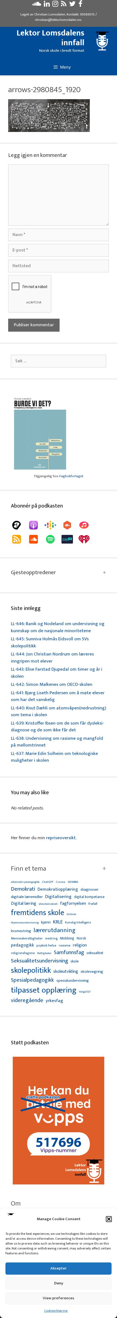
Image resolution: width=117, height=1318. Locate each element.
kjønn (46, 922)
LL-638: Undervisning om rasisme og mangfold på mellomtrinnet (57, 742)
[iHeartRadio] (86, 539)
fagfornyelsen (73, 903)
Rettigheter (44, 953)
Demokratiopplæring (58, 889)
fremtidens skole (37, 913)
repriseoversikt (61, 838)
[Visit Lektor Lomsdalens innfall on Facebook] (80, 5)
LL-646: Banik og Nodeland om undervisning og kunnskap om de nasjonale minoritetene (57, 627)
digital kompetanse (89, 897)
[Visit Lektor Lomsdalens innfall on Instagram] (55, 5)
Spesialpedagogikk (32, 980)
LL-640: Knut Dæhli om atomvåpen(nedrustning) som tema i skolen (58, 711)
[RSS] (19, 539)
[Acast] (19, 525)
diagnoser (89, 889)
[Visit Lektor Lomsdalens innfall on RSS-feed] (63, 5)
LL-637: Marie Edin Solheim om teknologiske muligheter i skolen (54, 757)
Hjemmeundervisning (25, 922)
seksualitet (95, 953)
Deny (58, 1283)
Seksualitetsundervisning (39, 961)
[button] (109, 1219)
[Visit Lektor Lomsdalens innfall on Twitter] (72, 5)
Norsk (81, 938)
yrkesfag (54, 1000)
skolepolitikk (31, 970)
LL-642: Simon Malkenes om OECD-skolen (51, 684)
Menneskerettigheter (27, 938)
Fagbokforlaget (71, 476)
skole (74, 961)
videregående (27, 1000)
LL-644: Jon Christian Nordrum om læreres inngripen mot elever (52, 657)
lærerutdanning (54, 930)
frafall (92, 904)
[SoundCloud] (36, 539)
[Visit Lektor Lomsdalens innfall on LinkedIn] (47, 5)
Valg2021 (85, 992)
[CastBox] (69, 525)
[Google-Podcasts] (53, 525)
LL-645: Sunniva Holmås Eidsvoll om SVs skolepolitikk (50, 642)
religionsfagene (23, 953)
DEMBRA (73, 882)
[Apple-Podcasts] (36, 525)
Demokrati (23, 889)
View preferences (58, 1298)
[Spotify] (53, 539)
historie (71, 914)
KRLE (58, 922)
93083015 (87, 14)
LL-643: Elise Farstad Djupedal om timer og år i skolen (56, 673)
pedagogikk (22, 945)
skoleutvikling (65, 971)
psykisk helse (46, 945)
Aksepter (58, 1268)
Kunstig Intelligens (78, 922)
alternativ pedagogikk (25, 882)
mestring (51, 938)
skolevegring (92, 972)
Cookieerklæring (55, 1310)
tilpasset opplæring (43, 990)
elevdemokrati (48, 904)
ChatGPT (47, 882)
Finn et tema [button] (28, 869)
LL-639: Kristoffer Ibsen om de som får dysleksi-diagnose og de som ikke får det (57, 726)
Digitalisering (58, 896)
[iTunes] (86, 525)
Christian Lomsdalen (49, 14)
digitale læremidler (27, 897)
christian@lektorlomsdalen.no (58, 20)
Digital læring (23, 903)
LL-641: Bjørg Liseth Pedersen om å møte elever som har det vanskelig (57, 696)
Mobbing (67, 938)
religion (80, 945)
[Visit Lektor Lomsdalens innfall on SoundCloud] (36, 5)
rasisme (64, 945)
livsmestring (21, 931)
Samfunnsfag (69, 953)
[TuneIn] (69, 539)
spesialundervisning (72, 981)
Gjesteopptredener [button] (33, 572)
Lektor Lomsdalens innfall (50, 38)
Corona (60, 882)
